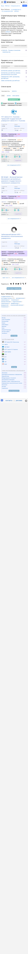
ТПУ (5, 354)
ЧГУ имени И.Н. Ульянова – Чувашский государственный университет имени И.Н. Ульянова (13, 119)
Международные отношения (9, 378)
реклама (19, 400)
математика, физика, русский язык (10, 70)
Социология (5, 388)
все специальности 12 (18, 277)
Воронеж (4, 326)
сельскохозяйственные (16, 305)
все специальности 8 (13, 218)
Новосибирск (5, 324)
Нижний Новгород (6, 329)
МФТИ (6, 344)
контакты (9, 400)
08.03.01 (4, 139)
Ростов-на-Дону (5, 331)
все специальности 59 (13, 165)
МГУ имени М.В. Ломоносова (11, 342)
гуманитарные (5, 300)
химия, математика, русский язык (10, 80)
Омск (3, 328)
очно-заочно (15, 95)
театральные (4, 307)
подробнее (18, 160)
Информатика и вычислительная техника (12, 383)
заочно (9, 95)
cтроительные (5, 303)
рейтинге (8, 32)
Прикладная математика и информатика (12, 374)
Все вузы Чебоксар (14, 288)
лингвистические (5, 301)
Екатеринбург (5, 321)
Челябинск (4, 333)
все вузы (14, 367)
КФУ (5, 361)
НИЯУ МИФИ (7, 352)
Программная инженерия (8, 379)
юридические (14, 303)
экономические (20, 298)
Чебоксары (17, 126)
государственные (6, 296)
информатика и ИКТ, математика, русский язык (10, 77)
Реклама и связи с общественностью (11, 381)
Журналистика (5, 376)
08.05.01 (4, 259)
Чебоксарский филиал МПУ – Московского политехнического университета (12, 236)
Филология (4, 384)
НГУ (5, 356)
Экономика (4, 372)
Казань (3, 323)
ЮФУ (5, 364)
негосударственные (6, 298)
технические (14, 300)
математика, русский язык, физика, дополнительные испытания (10, 73)
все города (14, 335)
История (4, 386)
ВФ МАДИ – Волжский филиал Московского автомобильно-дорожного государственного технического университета (11, 180)
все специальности (14, 390)
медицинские (4, 305)
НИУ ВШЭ (6, 347)
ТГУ (5, 359)
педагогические (16, 301)
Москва (3, 317)
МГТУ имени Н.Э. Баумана (11, 349)
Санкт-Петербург (6, 319)
